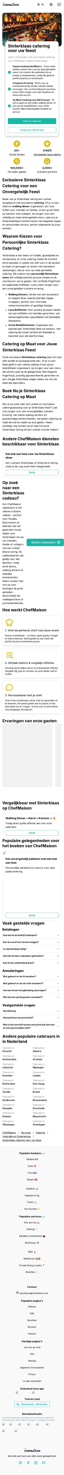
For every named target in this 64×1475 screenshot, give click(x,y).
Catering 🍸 (32, 1229)
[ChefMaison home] (32, 1450)
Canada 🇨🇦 (27, 1409)
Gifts (32, 1313)
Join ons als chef (32, 1347)
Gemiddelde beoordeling (47, 154)
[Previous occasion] (6, 464)
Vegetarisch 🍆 (32, 1195)
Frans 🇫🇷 (32, 1173)
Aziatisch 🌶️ (32, 1188)
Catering (40, 1132)
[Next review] (58, 762)
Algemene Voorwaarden (32, 1367)
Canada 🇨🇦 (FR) (29, 1409)
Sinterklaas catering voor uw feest (21, 1140)
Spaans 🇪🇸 (32, 1179)
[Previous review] (6, 762)
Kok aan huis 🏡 (32, 1222)
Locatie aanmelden (32, 1381)
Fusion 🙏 (32, 1202)
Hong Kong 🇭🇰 (40, 1409)
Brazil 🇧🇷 (38, 1409)
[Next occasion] (58, 464)
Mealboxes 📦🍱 (32, 1258)
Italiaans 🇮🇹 (32, 1159)
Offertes (32, 1306)
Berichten (32, 1320)
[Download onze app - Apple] (23, 1393)
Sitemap (32, 1361)
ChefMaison (9, 1132)
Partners (32, 1333)
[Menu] (59, 4)
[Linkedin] (36, 1463)
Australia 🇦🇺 (37, 1409)
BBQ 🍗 (32, 1252)
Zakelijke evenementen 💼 (32, 1236)
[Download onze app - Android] (40, 1393)
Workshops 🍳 (32, 1242)
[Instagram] (20, 1463)
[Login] (51, 4)
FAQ (32, 1354)
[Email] (43, 1463)
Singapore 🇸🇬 (42, 1409)
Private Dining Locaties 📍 (32, 1265)
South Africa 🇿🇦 (31, 1409)
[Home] (10, 4)
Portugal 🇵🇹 (22, 1409)
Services (26, 1132)
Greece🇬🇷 (24, 1409)
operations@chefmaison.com (33, 1293)
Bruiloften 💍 (32, 1272)
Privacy (32, 1374)
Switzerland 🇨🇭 (26, 1409)
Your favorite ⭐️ (32, 1209)
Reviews (32, 1327)
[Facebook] (28, 1463)
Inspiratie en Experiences (16, 1136)
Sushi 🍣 (32, 1166)
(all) (43, 1153)
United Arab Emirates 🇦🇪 (34, 1409)
